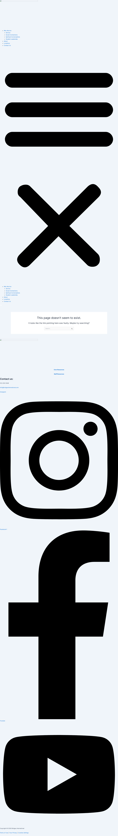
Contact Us (7, 45)
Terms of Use (4, 833)
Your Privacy (13, 833)
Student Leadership (12, 39)
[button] (59, 166)
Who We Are (7, 30)
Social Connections (11, 35)
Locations (7, 43)
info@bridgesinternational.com (9, 387)
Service (8, 32)
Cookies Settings (23, 833)
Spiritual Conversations (13, 37)
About (6, 41)
